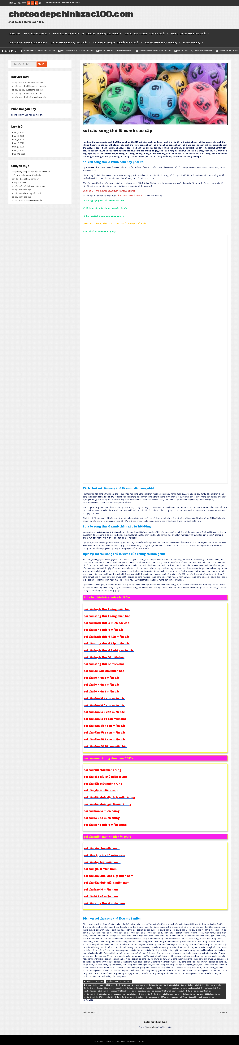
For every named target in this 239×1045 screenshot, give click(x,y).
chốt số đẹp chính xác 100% (120, 981)
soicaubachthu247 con (178, 997)
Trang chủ (14, 33)
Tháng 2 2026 (18, 146)
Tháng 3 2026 (18, 143)
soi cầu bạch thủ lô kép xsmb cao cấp (116, 51)
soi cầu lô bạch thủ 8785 (93, 997)
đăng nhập (152, 1027)
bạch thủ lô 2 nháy (107, 985)
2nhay (95, 985)
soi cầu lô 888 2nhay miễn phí (208, 994)
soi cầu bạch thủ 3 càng (141, 991)
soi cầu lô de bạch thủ (138, 997)
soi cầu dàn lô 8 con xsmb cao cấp (76, 51)
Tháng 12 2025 (18, 154)
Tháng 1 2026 (18, 150)
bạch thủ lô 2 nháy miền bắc (151, 985)
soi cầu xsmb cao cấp (35, 33)
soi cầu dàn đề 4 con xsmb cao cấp (36, 51)
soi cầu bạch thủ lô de (202, 991)
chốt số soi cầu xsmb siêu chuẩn (188, 33)
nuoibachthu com (179, 988)
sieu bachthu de (90, 991)
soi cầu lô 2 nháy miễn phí (185, 994)
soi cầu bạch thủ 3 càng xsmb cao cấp (29, 97)
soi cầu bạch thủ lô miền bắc (95, 994)
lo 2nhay (149, 988)
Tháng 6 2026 (18, 132)
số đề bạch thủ (103, 991)
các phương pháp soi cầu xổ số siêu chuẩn (116, 42)
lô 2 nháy (128, 988)
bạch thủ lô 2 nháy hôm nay (127, 985)
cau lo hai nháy (216, 985)
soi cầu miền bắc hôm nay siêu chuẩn (145, 33)
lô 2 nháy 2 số (139, 988)
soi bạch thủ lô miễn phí (120, 991)
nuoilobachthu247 (195, 988)
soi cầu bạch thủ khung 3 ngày (164, 991)
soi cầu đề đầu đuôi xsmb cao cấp (156, 51)
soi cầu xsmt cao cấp (64, 33)
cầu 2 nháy (189, 985)
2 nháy (89, 985)
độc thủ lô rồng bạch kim (113, 988)
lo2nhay (167, 988)
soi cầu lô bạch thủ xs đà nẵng (116, 997)
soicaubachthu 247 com (158, 997)
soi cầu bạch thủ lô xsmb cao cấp (193, 51)
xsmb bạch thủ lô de (206, 997)
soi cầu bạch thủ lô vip (116, 994)
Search (41, 64)
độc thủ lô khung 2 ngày (93, 988)
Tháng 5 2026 (18, 136)
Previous (90, 1012)
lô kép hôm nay (191, 42)
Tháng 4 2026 (18, 139)
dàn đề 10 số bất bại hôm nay (161, 42)
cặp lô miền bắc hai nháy (173, 985)
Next (223, 1012)
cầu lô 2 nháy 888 (202, 985)
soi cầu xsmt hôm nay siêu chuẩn (26, 42)
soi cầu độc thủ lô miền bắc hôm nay (159, 994)
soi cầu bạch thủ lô (184, 991)
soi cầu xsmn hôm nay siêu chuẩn (100, 33)
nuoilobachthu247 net (212, 988)
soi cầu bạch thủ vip (135, 994)
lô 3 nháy (158, 988)
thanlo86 (192, 997)
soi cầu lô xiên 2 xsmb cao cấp (60, 2)
